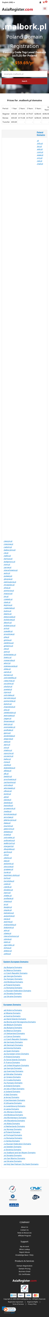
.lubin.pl (7, 942)
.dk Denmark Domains (13, 1045)
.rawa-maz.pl (9, 680)
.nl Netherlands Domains (14, 1126)
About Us (24, 1227)
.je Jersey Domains (11, 1097)
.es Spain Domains (11, 1051)
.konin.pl (7, 794)
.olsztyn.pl (8, 686)
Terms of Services (18, 1304)
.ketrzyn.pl (8, 724)
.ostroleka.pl (9, 695)
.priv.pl (6, 628)
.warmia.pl (8, 921)
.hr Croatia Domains (12, 1080)
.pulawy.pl (8, 576)
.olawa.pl (7, 933)
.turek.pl (7, 872)
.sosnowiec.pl (9, 727)
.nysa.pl (7, 762)
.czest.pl (7, 884)
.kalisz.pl (7, 759)
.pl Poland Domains (12, 985)
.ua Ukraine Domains (13, 996)
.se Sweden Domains (12, 1146)
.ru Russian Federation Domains (17, 990)
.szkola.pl (8, 939)
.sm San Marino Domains (14, 1158)
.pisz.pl (6, 709)
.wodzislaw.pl (9, 736)
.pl (38, 140)
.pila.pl (6, 637)
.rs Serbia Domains (12, 1141)
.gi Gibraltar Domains (13, 1074)
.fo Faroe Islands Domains (15, 1059)
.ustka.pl (7, 953)
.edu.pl (40, 149)
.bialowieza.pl (9, 768)
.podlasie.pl (8, 898)
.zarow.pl (7, 567)
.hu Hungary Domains (13, 979)
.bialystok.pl (9, 927)
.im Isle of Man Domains (14, 1088)
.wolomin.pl (9, 863)
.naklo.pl (7, 555)
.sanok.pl (7, 672)
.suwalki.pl (8, 631)
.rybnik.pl (8, 887)
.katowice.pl (9, 913)
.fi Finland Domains (12, 1056)
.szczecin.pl (8, 756)
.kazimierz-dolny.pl (12, 875)
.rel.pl (6, 553)
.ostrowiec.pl (9, 837)
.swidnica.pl (9, 643)
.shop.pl (7, 587)
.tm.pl (6, 596)
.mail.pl (40, 163)
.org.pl (39, 158)
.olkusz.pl (8, 791)
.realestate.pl (9, 608)
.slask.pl (7, 602)
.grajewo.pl (8, 869)
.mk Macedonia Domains (14, 1120)
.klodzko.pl (8, 890)
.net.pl (39, 161)
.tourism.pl (8, 826)
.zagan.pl (7, 718)
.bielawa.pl (8, 831)
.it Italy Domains (10, 1094)
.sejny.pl (7, 741)
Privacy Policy (32, 1304)
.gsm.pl (7, 651)
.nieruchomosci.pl (11, 936)
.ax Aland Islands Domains (15, 1019)
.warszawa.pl (9, 715)
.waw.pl (40, 155)
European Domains (12, 1004)
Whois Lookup (24, 1249)
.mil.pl (6, 855)
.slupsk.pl (8, 910)
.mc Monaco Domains (13, 1112)
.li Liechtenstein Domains (14, 1100)
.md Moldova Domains (13, 982)
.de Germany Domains (13, 1042)
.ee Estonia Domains (12, 1048)
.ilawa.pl (7, 823)
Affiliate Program (24, 1236)
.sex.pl (6, 648)
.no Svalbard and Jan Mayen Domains (20, 1152)
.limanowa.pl (9, 721)
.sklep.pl (7, 669)
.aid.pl (6, 797)
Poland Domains (41, 133)
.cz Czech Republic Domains (15, 973)
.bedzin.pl (8, 776)
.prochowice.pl (10, 779)
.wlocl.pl (7, 663)
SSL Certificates (24, 1274)
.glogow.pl (8, 579)
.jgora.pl (7, 733)
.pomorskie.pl (9, 701)
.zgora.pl (7, 692)
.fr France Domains (12, 1062)
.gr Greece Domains (12, 1077)
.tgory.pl (7, 892)
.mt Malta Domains (12, 1123)
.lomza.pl (7, 948)
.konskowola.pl (10, 814)
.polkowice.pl (9, 840)
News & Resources (24, 1233)
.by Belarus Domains (12, 970)
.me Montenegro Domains (15, 1117)
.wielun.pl (8, 950)
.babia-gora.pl (9, 550)
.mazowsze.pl (9, 706)
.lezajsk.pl (8, 907)
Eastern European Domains (16, 961)
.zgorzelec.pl (9, 945)
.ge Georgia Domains (13, 976)
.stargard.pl (9, 846)
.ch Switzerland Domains (14, 1033)
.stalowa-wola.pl (10, 666)
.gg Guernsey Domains (13, 1071)
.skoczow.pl (8, 866)
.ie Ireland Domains (12, 1085)
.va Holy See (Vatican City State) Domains (21, 1164)
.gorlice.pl (8, 852)
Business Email (24, 1272)
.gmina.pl (8, 640)
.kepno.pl (8, 614)
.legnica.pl (8, 605)
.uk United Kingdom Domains (16, 1065)
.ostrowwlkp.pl (10, 677)
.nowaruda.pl (9, 660)
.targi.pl (7, 919)
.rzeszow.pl (8, 544)
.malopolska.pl (10, 924)
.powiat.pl (8, 689)
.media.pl (7, 811)
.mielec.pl (8, 895)
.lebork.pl (8, 622)
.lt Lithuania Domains (13, 1103)
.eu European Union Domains (16, 1053)
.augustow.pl (9, 916)
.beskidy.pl (8, 802)
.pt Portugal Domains (13, 1135)
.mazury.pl (8, 593)
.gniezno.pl (8, 646)
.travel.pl (7, 834)
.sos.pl (6, 747)
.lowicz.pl (7, 657)
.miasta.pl (8, 901)
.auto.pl (7, 573)
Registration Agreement (15, 1302)
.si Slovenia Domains (12, 1149)
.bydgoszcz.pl (9, 561)
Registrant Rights (32, 1302)
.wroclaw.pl (8, 817)
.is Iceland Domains (12, 1091)
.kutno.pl (7, 611)
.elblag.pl (7, 770)
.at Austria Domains (12, 1016)
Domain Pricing (24, 1269)
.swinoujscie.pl (10, 582)
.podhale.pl (8, 730)
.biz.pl (39, 146)
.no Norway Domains (13, 1129)
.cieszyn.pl (8, 541)
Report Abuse (24, 1252)
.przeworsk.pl (9, 808)
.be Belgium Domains (13, 1024)
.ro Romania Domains (13, 987)
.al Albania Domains (12, 1013)
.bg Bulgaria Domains (13, 967)
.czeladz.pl (8, 599)
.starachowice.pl (11, 570)
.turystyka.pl (9, 881)
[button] (8, 2)
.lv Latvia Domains (11, 1109)
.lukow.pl (7, 799)
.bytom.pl (8, 704)
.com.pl (40, 152)
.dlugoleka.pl (9, 849)
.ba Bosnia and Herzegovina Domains (20, 1022)
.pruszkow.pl (9, 634)
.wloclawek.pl (9, 788)
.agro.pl (7, 744)
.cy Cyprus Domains (12, 1036)
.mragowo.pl (9, 584)
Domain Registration (24, 1266)
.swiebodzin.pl (10, 712)
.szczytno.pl (9, 683)
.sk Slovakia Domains (13, 993)
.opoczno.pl (9, 753)
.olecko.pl (8, 858)
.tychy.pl (7, 878)
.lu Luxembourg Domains (14, 1106)
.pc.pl (6, 904)
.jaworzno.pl (9, 828)
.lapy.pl (6, 860)
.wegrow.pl (8, 738)
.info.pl (40, 143)
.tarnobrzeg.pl (10, 698)
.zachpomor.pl (10, 782)
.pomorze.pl (9, 590)
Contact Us (24, 1230)
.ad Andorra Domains (13, 1010)
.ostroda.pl (8, 785)
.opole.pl (7, 765)
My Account (24, 1247)
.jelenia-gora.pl (10, 820)
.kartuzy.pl (8, 558)
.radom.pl (8, 547)
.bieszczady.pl (9, 616)
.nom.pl (7, 564)
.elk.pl (6, 773)
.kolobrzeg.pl (9, 619)
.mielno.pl (8, 750)
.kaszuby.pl (8, 805)
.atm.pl (6, 930)
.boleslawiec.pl (10, 654)
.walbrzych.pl (9, 843)
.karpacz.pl (8, 675)
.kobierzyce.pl (9, 625)
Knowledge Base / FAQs (24, 1255)
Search (24, 81)
